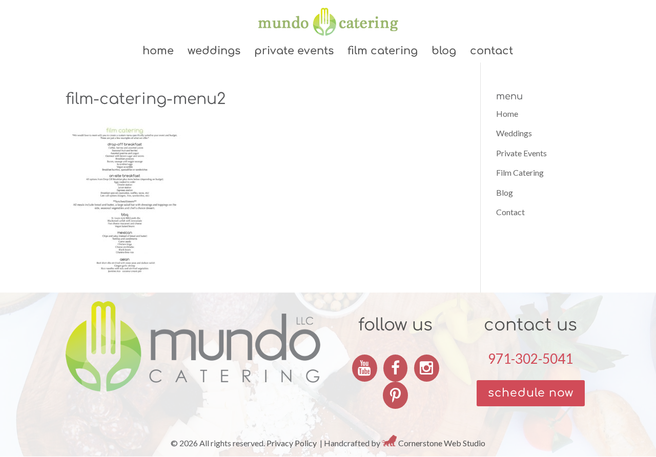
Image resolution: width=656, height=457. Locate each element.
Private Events (294, 52)
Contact (491, 52)
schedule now (530, 393)
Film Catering (382, 52)
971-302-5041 (530, 358)
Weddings (214, 52)
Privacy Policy (291, 443)
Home (158, 52)
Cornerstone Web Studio (441, 443)
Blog (444, 52)
